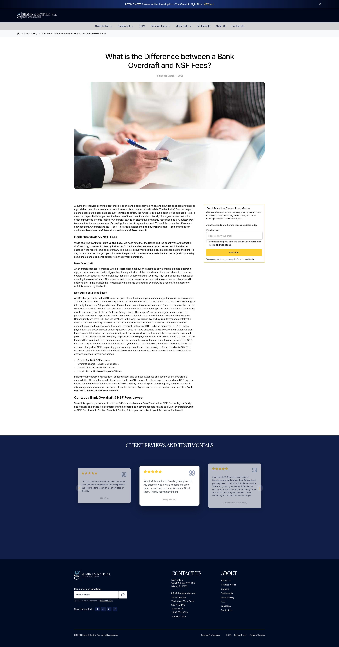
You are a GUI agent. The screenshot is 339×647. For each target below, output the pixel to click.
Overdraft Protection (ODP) (136, 326)
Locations (226, 606)
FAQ (223, 601)
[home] (43, 15)
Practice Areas (228, 584)
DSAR (228, 635)
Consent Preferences (210, 635)
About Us (226, 580)
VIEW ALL (209, 4)
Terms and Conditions (220, 244)
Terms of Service (257, 635)
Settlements (227, 593)
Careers (225, 589)
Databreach (124, 26)
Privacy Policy (249, 241)
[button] (103, 26)
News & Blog (227, 597)
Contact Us (226, 610)
